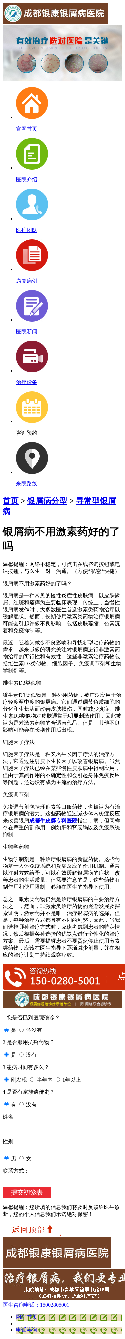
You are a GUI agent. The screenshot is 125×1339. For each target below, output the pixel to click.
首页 (11, 500)
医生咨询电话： (36, 1305)
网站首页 (26, 1317)
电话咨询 (26, 1330)
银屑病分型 (47, 500)
